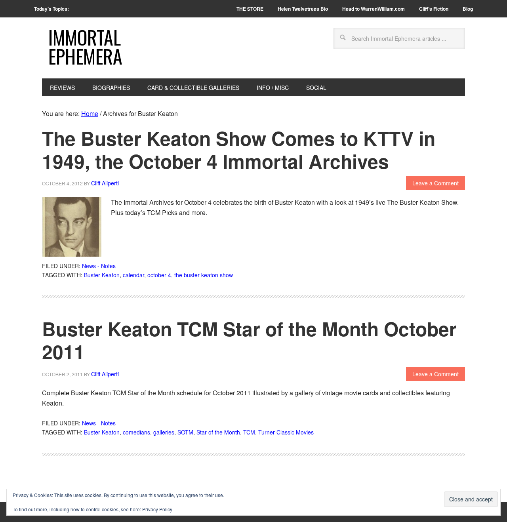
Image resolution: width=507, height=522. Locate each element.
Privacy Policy (157, 509)
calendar (133, 275)
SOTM (185, 432)
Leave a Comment (435, 183)
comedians (136, 432)
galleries (163, 432)
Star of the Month (218, 432)
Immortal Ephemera (85, 46)
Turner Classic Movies (286, 432)
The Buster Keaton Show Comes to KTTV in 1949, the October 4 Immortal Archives (238, 149)
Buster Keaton (102, 275)
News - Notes (99, 266)
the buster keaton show (203, 275)
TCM (249, 432)
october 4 (159, 275)
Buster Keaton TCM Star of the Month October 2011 (249, 340)
